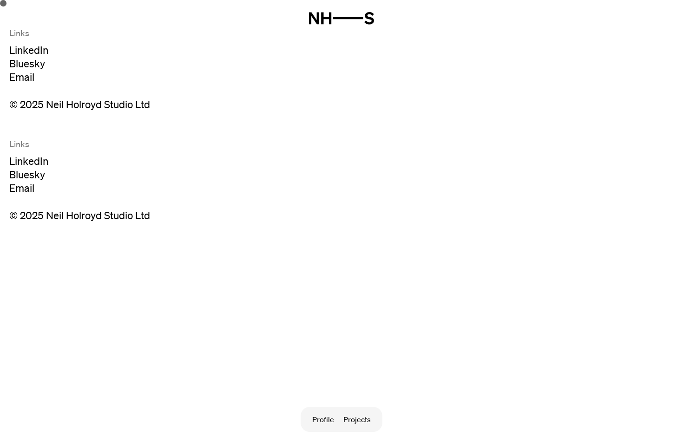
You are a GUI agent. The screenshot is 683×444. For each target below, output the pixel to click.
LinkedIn (28, 50)
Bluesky (27, 63)
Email (21, 77)
